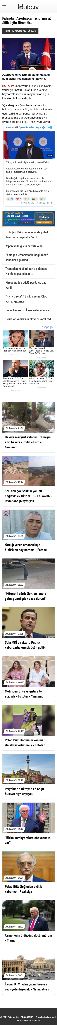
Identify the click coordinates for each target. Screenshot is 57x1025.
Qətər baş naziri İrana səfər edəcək (27, 310)
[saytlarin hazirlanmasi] (28, 218)
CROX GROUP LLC (29, 1017)
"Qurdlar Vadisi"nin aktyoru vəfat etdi (28, 319)
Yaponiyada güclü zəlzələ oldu (24, 246)
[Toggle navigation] (4, 7)
